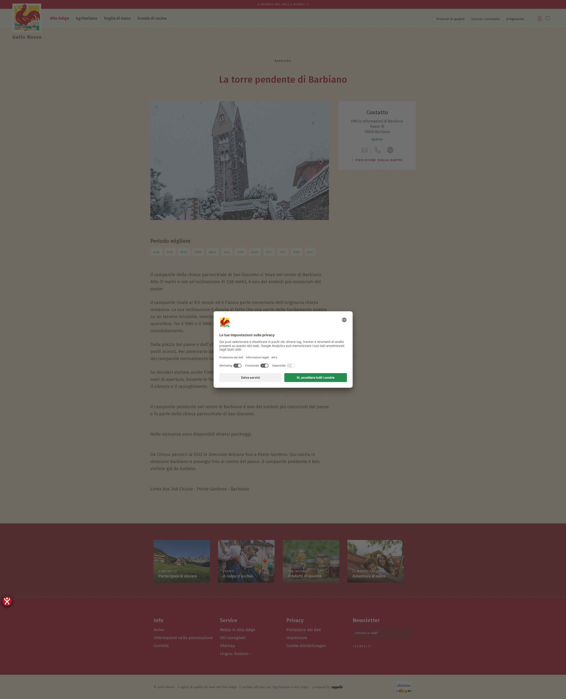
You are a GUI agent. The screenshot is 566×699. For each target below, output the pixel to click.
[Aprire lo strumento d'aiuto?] (7, 601)
